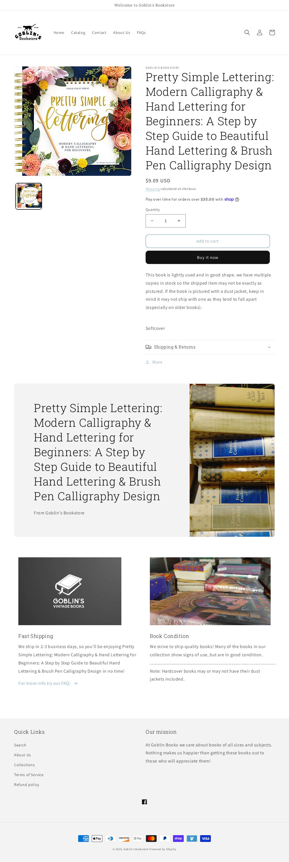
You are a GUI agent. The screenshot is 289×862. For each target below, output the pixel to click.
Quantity (153, 209)
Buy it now (207, 257)
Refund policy (26, 784)
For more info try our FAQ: (44, 683)
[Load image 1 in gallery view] (29, 196)
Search (20, 745)
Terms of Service (29, 774)
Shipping (153, 189)
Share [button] (157, 362)
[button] (247, 32)
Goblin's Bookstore (136, 849)
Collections (24, 764)
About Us (22, 754)
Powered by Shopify (162, 849)
